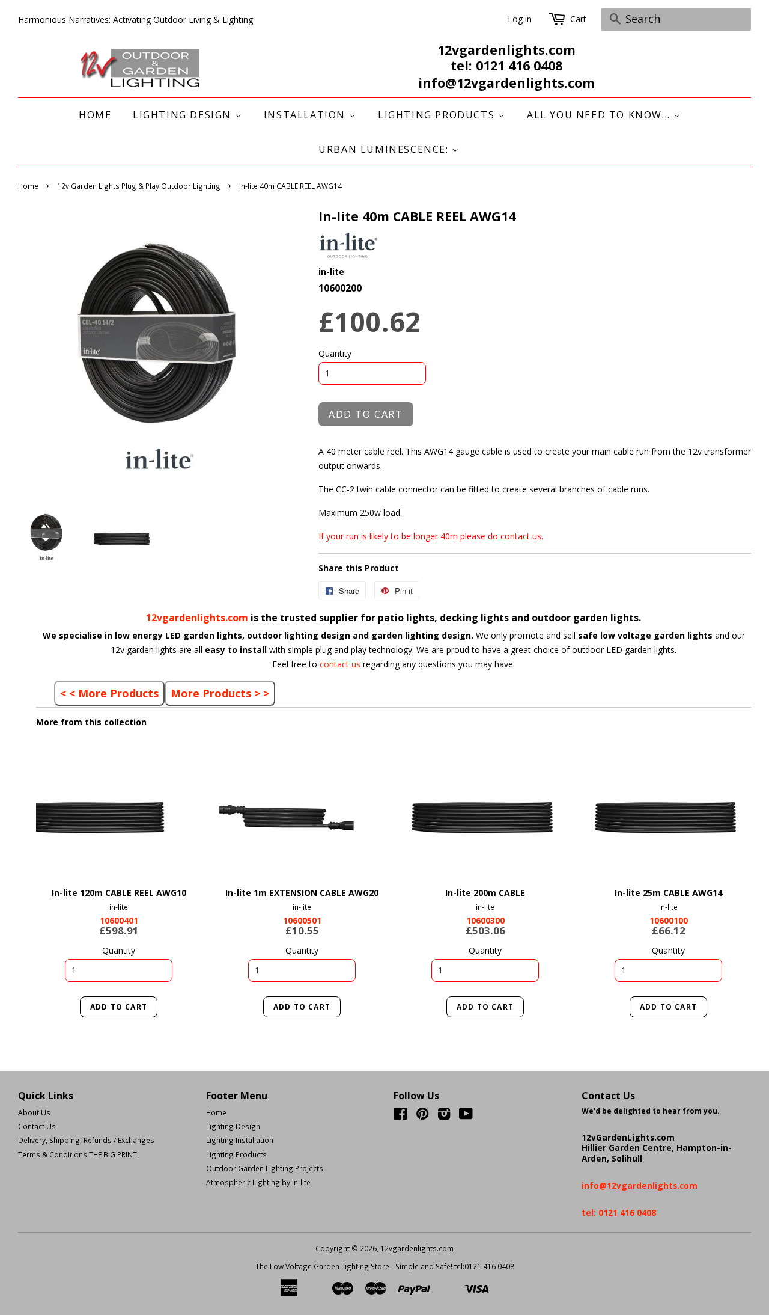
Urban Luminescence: (385, 149)
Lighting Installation (239, 1140)
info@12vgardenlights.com (506, 83)
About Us (34, 1112)
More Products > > (220, 693)
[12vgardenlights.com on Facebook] (400, 1116)
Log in (520, 19)
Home (95, 114)
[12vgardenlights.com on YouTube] (466, 1116)
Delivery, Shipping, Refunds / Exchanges (86, 1140)
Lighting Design (184, 114)
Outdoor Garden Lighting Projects (264, 1168)
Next (175, 809)
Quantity (334, 353)
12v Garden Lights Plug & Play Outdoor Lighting (138, 186)
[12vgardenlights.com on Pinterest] (422, 1116)
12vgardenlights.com (198, 617)
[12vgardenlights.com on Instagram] (444, 1116)
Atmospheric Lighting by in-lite (258, 1182)
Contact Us (37, 1126)
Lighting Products (438, 114)
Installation (306, 114)
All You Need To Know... (600, 114)
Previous (61, 809)
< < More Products (109, 693)
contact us (341, 664)
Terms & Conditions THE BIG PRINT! (78, 1154)
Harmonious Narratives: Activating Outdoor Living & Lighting (135, 19)
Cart (578, 19)
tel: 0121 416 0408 (506, 65)
